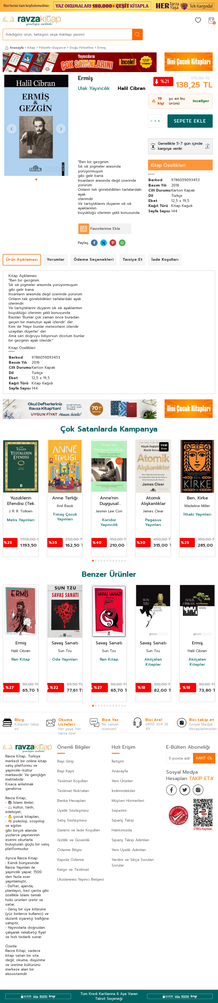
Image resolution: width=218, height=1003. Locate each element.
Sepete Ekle (190, 121)
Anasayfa (17, 47)
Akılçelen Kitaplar (153, 662)
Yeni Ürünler (122, 781)
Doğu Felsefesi (82, 47)
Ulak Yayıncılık (94, 88)
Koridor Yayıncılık (109, 522)
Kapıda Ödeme (70, 860)
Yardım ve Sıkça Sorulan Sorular (133, 862)
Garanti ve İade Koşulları (78, 830)
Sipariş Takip (123, 820)
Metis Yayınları (21, 520)
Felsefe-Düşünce (52, 47)
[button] (36, 179)
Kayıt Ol (204, 758)
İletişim (118, 761)
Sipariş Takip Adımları (130, 840)
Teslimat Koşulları (72, 781)
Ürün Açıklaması (22, 259)
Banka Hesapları (71, 800)
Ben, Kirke (197, 498)
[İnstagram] (198, 790)
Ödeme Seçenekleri (94, 259)
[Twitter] (184, 790)
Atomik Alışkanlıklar (153, 501)
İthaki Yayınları (197, 514)
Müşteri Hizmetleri (128, 800)
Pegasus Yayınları (153, 522)
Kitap (31, 47)
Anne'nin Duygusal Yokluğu (109, 501)
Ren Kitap (20, 659)
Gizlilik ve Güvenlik (73, 840)
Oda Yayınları (65, 659)
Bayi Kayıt (65, 771)
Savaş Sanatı (65, 643)
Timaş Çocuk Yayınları (65, 517)
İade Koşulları (165, 259)
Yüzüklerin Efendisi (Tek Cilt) (20, 501)
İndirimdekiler (123, 791)
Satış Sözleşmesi (72, 820)
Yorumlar (56, 259)
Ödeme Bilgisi (69, 850)
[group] (36, 125)
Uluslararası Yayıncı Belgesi (80, 879)
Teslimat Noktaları (73, 791)
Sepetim (119, 810)
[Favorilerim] (198, 20)
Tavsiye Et (132, 259)
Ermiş (20, 643)
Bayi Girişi (65, 761)
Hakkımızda (122, 830)
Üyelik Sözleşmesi (73, 810)
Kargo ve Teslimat (73, 869)
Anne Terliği (65, 498)
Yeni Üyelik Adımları (129, 850)
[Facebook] (171, 790)
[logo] (32, 20)
